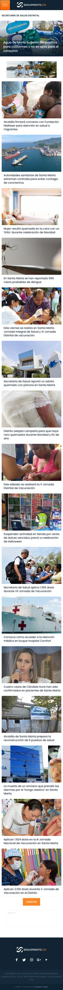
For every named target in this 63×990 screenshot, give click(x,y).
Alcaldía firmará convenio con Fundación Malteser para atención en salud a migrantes (31, 125)
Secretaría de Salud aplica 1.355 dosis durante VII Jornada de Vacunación (29, 589)
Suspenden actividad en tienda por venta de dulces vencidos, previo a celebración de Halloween (31, 537)
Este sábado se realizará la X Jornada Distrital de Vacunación (29, 486)
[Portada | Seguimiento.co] (31, 949)
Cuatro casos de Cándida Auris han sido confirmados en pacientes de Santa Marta (32, 688)
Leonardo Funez (41, 987)
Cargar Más (31, 902)
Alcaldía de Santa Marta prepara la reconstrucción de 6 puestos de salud (29, 738)
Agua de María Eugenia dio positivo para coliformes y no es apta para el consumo (31, 46)
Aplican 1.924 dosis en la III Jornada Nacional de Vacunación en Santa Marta (31, 841)
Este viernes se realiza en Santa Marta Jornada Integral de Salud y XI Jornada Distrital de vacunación (30, 331)
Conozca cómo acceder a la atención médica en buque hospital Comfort (29, 639)
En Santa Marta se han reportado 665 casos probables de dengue (29, 280)
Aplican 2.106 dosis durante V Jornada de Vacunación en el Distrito (31, 891)
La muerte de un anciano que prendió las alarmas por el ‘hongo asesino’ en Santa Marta (31, 789)
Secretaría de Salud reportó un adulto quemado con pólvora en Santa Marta (29, 383)
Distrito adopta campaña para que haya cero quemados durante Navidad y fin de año (31, 434)
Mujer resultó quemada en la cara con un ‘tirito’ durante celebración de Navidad (31, 230)
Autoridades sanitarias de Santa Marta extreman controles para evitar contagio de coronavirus (31, 179)
